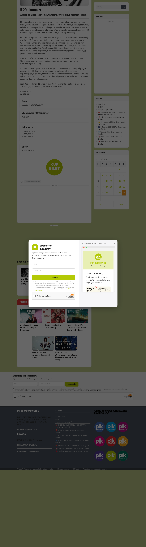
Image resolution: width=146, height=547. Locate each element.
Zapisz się (54, 278)
